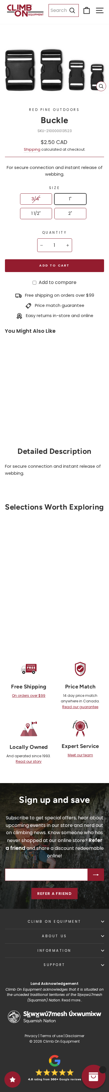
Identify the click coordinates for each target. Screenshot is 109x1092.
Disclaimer (74, 1035)
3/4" (35, 199)
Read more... (72, 1000)
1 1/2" (36, 213)
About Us (54, 936)
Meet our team (80, 755)
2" (70, 213)
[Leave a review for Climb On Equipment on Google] (54, 1068)
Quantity (54, 232)
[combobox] (64, 10)
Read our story (29, 761)
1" (70, 199)
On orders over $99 (28, 695)
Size (54, 188)
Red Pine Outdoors (54, 109)
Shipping (32, 149)
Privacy (31, 1035)
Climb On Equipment (54, 921)
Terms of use (51, 1035)
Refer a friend (54, 893)
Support (54, 965)
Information (54, 950)
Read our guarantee (80, 706)
